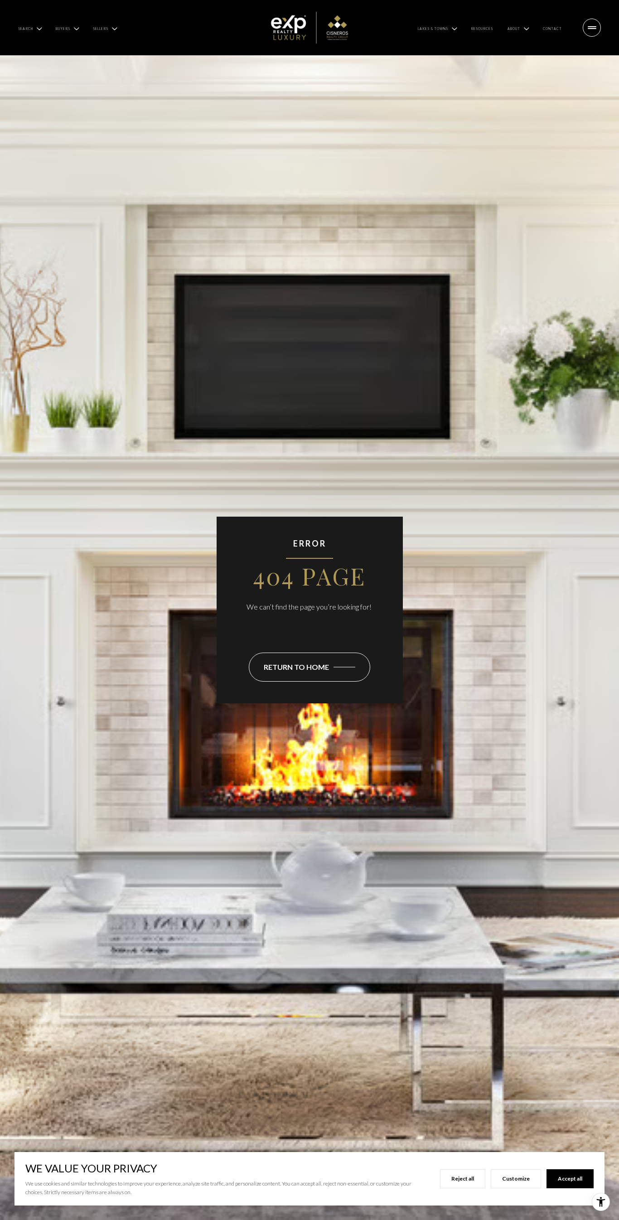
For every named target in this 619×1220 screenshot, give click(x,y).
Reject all (462, 1178)
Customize (516, 1178)
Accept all (570, 1178)
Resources (482, 28)
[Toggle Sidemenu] (592, 28)
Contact (552, 28)
